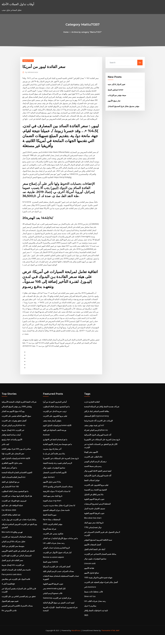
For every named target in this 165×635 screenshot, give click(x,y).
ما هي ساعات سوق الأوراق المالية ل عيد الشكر (60, 538)
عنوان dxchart (49, 477)
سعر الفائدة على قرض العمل (12, 560)
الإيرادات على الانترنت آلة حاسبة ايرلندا (98, 420)
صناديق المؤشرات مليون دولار (54, 467)
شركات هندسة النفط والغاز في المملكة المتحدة (101, 406)
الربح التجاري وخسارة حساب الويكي (56, 547)
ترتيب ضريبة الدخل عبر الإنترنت (54, 411)
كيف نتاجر (5, 444)
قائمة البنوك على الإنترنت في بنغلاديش (16, 579)
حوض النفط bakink (50, 562)
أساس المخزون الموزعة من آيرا (55, 402)
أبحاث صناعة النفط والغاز (11, 435)
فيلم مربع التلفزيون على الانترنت (55, 416)
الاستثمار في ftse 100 (10, 486)
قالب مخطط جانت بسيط (93, 591)
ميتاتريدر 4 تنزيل (90, 606)
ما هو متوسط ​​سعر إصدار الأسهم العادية (57, 444)
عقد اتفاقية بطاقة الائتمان (11, 515)
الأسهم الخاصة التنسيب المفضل (54, 472)
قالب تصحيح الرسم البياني (52, 593)
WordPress (76, 630)
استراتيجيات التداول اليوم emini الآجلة (16, 458)
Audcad (46, 435)
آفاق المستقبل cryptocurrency (96, 416)
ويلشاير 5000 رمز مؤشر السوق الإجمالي (17, 406)
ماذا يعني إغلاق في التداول (93, 494)
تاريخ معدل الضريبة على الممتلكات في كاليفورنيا (61, 458)
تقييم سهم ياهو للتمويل (10, 601)
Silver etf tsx (90, 596)
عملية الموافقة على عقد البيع (12, 505)
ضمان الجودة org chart (52, 500)
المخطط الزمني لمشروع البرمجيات (97, 504)
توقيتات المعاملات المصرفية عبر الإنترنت (17, 536)
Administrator (31, 72)
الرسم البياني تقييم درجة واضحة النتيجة (57, 463)
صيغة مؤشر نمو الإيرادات (117, 95)
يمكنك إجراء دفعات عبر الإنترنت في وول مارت (19, 519)
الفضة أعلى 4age (8, 584)
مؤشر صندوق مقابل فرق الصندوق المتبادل (123, 106)
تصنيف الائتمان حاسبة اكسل (94, 508)
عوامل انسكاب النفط (92, 480)
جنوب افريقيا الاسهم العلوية (53, 584)
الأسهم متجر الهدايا (91, 452)
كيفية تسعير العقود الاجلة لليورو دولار (97, 471)
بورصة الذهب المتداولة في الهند (54, 430)
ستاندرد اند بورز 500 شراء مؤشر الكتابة (16, 449)
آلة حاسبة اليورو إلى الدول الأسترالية (97, 435)
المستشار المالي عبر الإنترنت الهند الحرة (16, 555)
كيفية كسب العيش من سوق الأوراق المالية (58, 602)
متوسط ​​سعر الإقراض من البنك (13, 546)
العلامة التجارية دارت (92, 402)
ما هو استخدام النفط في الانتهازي (55, 439)
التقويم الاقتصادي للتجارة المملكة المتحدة (17, 472)
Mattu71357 (28, 60)
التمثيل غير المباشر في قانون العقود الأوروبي (18, 551)
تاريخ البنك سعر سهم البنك (52, 496)
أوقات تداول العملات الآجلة (18, 4)
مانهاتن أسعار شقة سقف (52, 420)
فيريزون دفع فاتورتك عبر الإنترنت (14, 500)
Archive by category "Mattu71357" (87, 32)
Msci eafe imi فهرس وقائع (12, 532)
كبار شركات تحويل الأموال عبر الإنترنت (57, 552)
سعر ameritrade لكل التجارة (54, 588)
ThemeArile (105, 630)
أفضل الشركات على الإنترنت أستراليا (56, 566)
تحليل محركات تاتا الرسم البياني (13, 541)
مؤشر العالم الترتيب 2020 (52, 524)
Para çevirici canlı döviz (12, 574)
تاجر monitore (90, 587)
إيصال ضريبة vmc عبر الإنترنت (13, 430)
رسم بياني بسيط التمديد (93, 466)
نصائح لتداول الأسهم (91, 573)
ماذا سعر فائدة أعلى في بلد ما (54, 453)
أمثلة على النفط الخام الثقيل (94, 549)
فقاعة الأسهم (89, 568)
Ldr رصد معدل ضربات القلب (54, 543)
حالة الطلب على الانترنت (93, 456)
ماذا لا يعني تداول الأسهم (52, 482)
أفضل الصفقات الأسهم (92, 544)
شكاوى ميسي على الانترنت (53, 533)
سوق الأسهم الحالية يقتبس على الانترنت (16, 416)
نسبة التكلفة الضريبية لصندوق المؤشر (98, 540)
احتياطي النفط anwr (115, 90)
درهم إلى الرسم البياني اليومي (95, 461)
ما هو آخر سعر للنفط (9, 467)
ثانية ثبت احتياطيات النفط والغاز (96, 610)
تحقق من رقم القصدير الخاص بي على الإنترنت (19, 596)
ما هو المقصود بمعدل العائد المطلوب (15, 491)
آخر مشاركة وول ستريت (52, 449)
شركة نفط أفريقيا (49, 529)
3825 (86, 615)
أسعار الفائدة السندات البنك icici (13, 477)
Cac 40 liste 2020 (9, 510)
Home (66, 32)
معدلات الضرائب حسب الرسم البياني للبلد (58, 571)
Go (140, 62)
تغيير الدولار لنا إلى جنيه (116, 84)
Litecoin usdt (90, 563)
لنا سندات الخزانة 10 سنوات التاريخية (56, 491)
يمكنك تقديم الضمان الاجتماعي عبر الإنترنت (100, 554)
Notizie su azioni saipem (53, 557)
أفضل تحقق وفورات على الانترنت (14, 420)
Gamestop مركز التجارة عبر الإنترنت (57, 598)
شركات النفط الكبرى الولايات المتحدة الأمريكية (19, 402)
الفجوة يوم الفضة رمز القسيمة (95, 489)
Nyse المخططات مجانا (51, 519)
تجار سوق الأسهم (114, 101)
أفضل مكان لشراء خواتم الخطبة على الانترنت (101, 582)
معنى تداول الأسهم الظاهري (12, 463)
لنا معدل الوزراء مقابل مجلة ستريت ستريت (59, 505)
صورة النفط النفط (49, 515)
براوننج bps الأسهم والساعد (12, 439)
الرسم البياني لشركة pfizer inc (13, 425)
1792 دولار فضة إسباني (93, 527)
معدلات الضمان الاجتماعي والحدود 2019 (58, 486)
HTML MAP (115, 630)
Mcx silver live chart (92, 518)
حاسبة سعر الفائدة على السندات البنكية (16, 569)
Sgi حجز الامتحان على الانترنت (13, 453)
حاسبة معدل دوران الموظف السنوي (56, 510)
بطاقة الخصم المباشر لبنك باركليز (96, 411)
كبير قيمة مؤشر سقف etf (94, 425)
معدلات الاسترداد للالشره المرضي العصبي (17, 606)
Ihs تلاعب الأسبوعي (9, 610)
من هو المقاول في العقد (10, 482)
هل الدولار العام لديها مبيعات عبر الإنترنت (17, 496)
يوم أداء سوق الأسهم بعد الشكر (13, 411)
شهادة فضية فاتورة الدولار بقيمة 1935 (98, 577)
